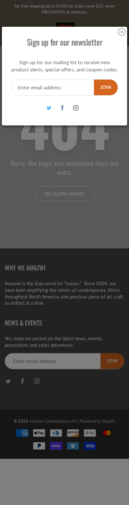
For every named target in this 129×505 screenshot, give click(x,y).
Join (105, 87)
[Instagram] (75, 108)
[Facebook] (62, 108)
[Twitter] (49, 108)
